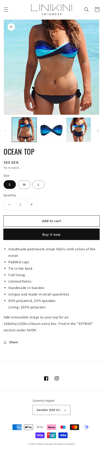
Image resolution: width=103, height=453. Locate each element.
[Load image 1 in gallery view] (24, 129)
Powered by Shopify (64, 443)
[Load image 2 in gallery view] (51, 129)
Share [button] (13, 342)
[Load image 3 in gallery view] (78, 129)
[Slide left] (5, 131)
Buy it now (51, 234)
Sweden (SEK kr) (48, 410)
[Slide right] (97, 131)
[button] (6, 9)
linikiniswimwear (44, 443)
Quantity (10, 195)
